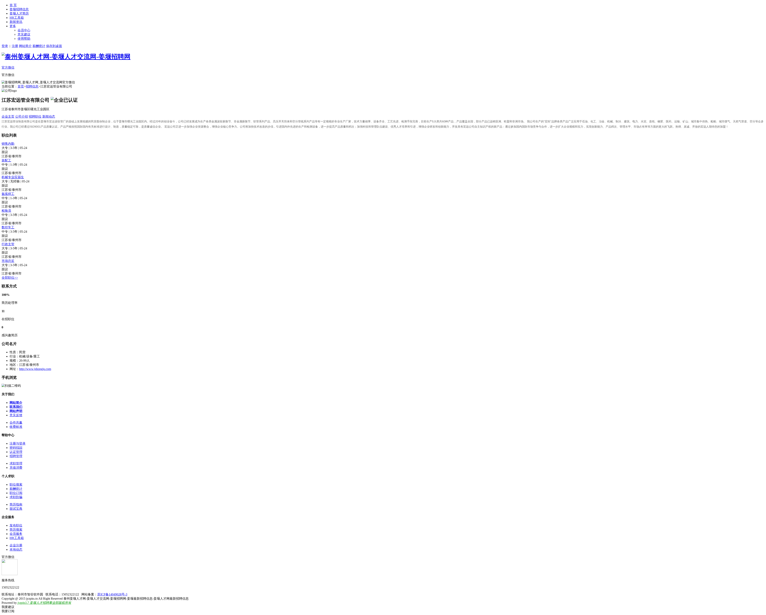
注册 (15, 46)
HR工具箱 (17, 17)
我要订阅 (8, 611)
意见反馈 (16, 415)
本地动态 (16, 549)
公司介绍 (21, 116)
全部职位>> (10, 277)
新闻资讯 (16, 22)
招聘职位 (35, 116)
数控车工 (8, 227)
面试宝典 (16, 508)
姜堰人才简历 (19, 13)
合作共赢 (16, 422)
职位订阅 (16, 493)
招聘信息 (32, 86)
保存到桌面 (54, 46)
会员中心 (24, 30)
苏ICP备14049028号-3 (112, 594)
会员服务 (16, 533)
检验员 (6, 210)
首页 (21, 86)
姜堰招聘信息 (19, 9)
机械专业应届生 (13, 177)
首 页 (13, 5)
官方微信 (8, 67)
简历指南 (16, 504)
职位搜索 (16, 484)
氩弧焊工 (8, 194)
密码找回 (16, 447)
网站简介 (25, 46)
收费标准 (16, 426)
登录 (5, 46)
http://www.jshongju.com (35, 369)
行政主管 (8, 244)
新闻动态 (48, 116)
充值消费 (16, 467)
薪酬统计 (39, 46)
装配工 (6, 160)
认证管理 (16, 452)
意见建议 (24, 34)
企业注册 (16, 545)
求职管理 (16, 463)
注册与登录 (18, 443)
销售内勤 (8, 143)
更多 (13, 26)
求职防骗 (16, 497)
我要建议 (8, 607)
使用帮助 (24, 38)
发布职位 (16, 525)
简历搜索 (16, 529)
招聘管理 (16, 456)
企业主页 (8, 116)
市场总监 (8, 261)
